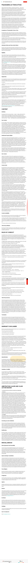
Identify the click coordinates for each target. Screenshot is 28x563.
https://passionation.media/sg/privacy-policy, (8, 105)
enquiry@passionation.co (10, 495)
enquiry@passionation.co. (7, 62)
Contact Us (25, 1)
